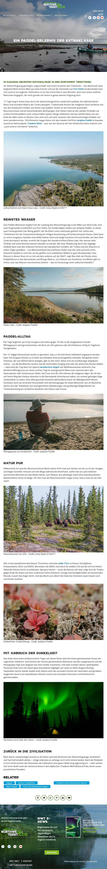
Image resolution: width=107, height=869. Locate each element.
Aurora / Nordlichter (26, 782)
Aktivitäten (8, 15)
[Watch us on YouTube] (102, 17)
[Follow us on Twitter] (94, 17)
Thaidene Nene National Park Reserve (71, 782)
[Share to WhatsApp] (50, 797)
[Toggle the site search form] (86, 16)
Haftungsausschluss (21, 865)
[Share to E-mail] (69, 797)
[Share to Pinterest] (56, 797)
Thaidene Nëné (34, 123)
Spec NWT (14, 861)
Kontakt (27, 861)
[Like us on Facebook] (89, 17)
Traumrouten (25, 15)
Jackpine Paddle (84, 120)
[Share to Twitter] (44, 797)
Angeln (9, 782)
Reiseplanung (43, 15)
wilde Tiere (63, 563)
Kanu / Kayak (11, 786)
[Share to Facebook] (37, 797)
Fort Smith (78, 89)
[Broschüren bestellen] (74, 826)
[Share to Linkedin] (63, 797)
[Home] (55, 4)
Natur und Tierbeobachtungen (35, 786)
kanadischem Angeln (50, 367)
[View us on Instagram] (98, 17)
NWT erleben (61, 15)
